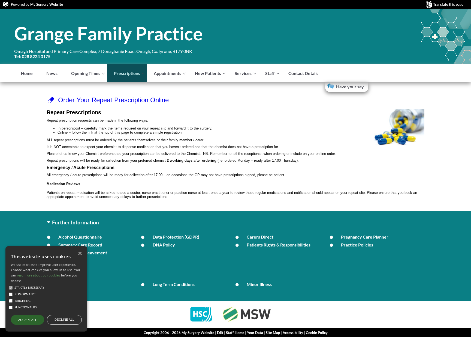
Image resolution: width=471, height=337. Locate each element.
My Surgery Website (46, 4)
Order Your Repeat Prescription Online (113, 100)
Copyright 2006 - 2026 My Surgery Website (179, 332)
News (52, 73)
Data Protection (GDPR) (176, 236)
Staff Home (235, 332)
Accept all (27, 319)
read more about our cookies (38, 275)
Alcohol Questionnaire (80, 236)
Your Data (255, 332)
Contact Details (303, 73)
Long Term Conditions (174, 284)
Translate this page (448, 4)
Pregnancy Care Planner (364, 236)
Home (27, 73)
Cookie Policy (317, 332)
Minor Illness (259, 284)
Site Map (273, 332)
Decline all (64, 319)
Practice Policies (357, 244)
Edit (220, 332)
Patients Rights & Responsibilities (278, 244)
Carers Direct (260, 236)
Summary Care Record (80, 244)
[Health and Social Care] (201, 322)
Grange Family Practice (108, 33)
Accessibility (293, 332)
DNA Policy (164, 244)
